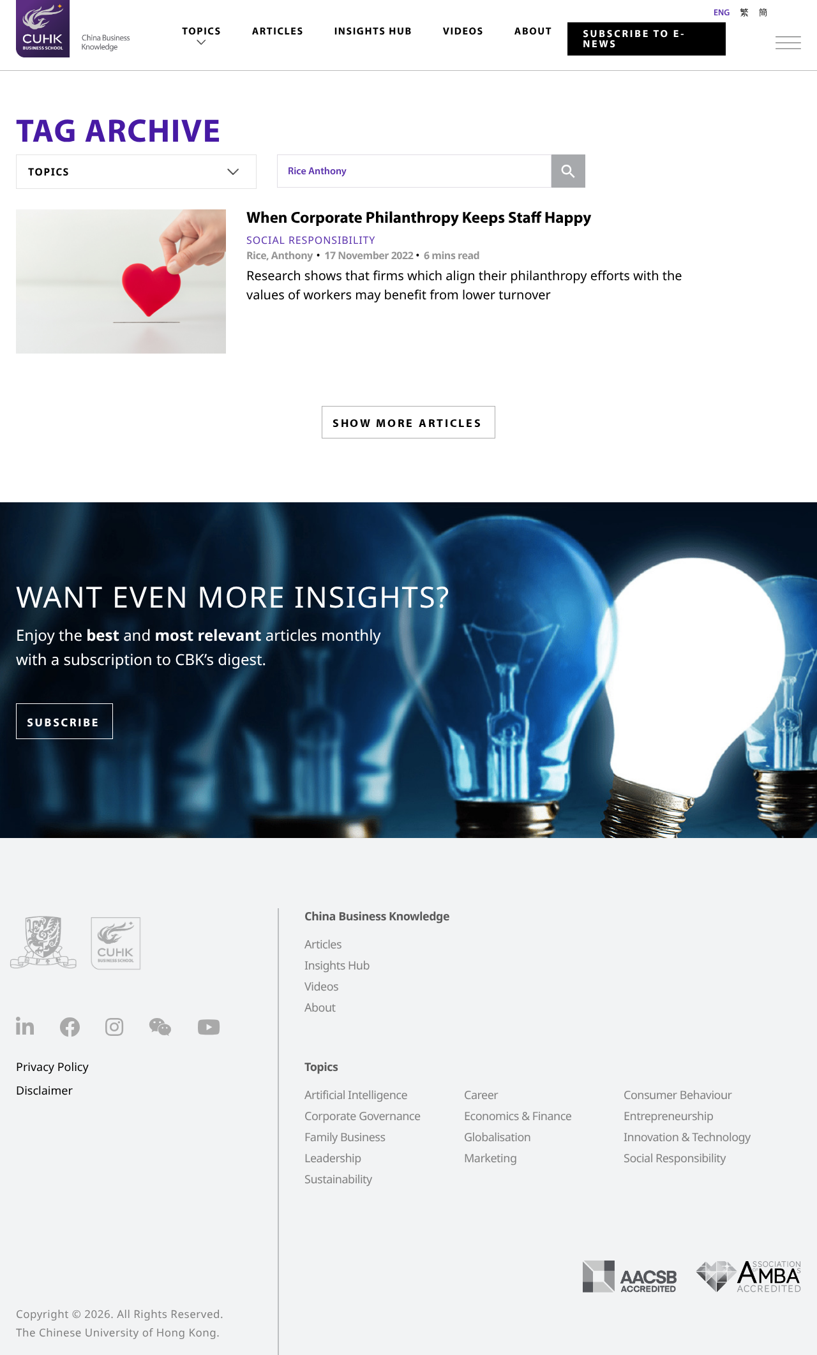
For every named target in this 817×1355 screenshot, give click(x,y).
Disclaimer (44, 1091)
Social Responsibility (310, 240)
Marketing (490, 1158)
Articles (278, 31)
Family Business (345, 1137)
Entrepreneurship (668, 1116)
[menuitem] (201, 37)
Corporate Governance (362, 1116)
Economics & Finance (517, 1116)
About (533, 31)
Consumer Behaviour (678, 1095)
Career (481, 1095)
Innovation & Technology (687, 1137)
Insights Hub (373, 31)
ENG (722, 12)
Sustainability (338, 1179)
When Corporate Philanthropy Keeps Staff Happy (418, 217)
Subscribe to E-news (634, 38)
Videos (463, 31)
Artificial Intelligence (355, 1095)
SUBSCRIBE (63, 722)
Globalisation (497, 1137)
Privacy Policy (52, 1067)
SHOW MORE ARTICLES (408, 422)
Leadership (332, 1158)
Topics (201, 31)
